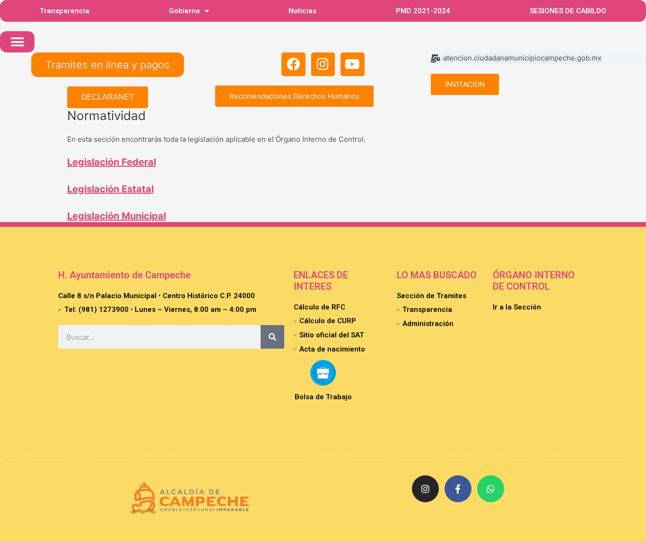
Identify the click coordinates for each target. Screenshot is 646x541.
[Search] (272, 337)
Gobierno (184, 11)
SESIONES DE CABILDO (568, 11)
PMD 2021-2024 (423, 11)
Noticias (302, 11)
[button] (17, 41)
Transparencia (64, 11)
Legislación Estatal (110, 189)
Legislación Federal (111, 162)
